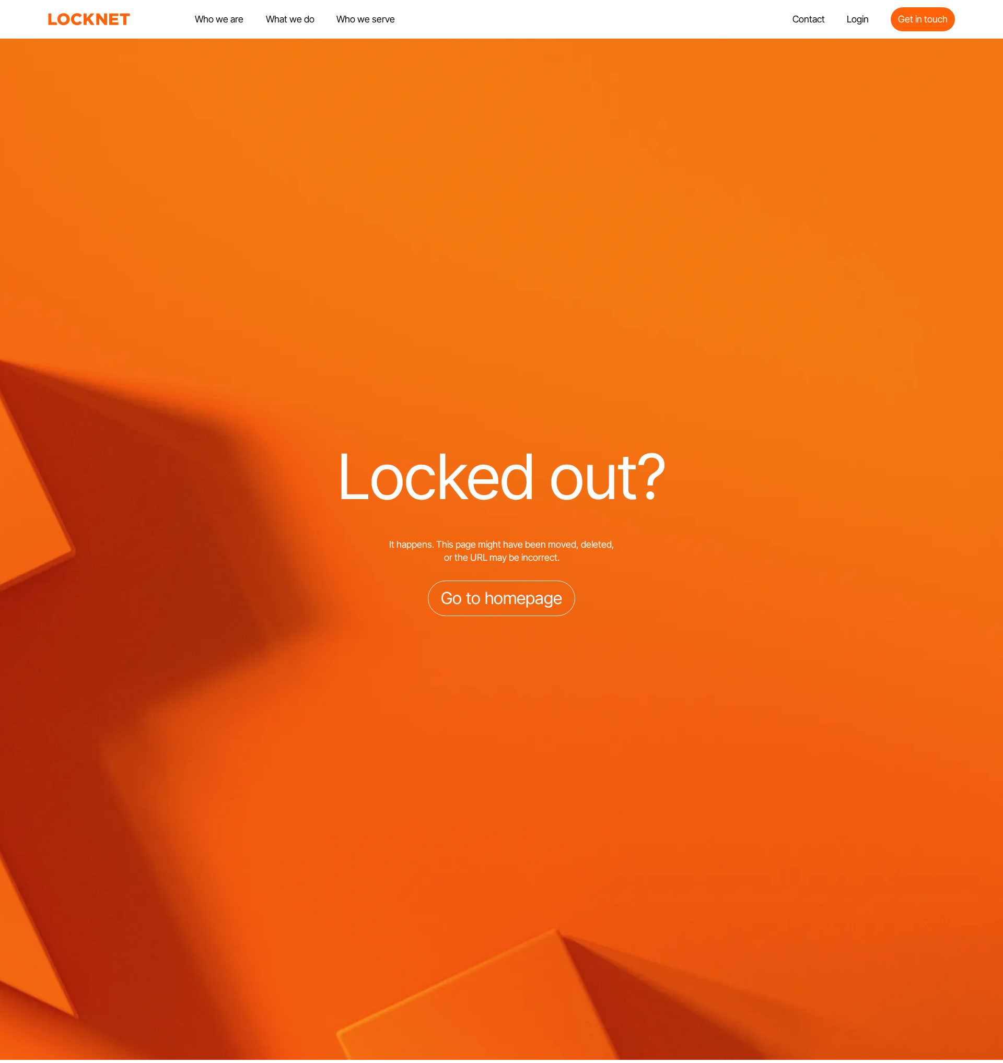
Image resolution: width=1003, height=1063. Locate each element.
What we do (290, 19)
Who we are (219, 19)
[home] (89, 19)
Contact (808, 19)
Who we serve (365, 19)
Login (858, 19)
